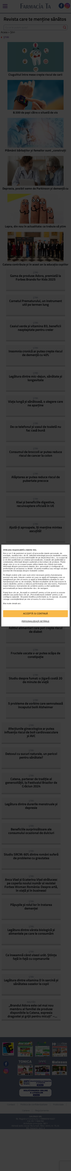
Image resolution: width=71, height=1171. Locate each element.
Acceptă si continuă (35, 613)
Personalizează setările (35, 621)
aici (19, 603)
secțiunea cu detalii (24, 569)
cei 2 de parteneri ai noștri (20, 553)
